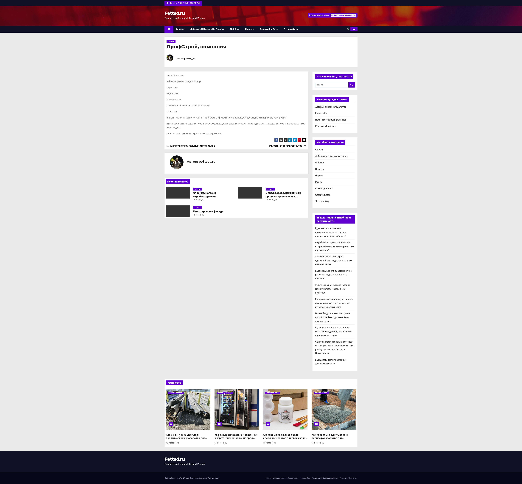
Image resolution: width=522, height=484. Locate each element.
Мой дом (234, 29)
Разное (318, 182)
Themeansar (213, 478)
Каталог (171, 41)
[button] (348, 29)
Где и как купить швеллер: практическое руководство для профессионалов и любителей (330, 232)
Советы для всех (269, 29)
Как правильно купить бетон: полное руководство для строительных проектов (333, 274)
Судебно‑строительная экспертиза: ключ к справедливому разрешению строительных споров (333, 331)
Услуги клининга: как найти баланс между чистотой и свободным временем (332, 288)
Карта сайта (321, 113)
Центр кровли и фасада (208, 211)
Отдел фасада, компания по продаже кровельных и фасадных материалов (283, 196)
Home (268, 478)
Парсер (319, 175)
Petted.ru (174, 13)
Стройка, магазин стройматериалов (204, 194)
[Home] (168, 29)
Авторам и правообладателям (330, 106)
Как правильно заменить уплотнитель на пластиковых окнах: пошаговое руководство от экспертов (334, 303)
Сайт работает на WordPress (176, 478)
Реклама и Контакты (325, 126)
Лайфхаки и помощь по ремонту (207, 29)
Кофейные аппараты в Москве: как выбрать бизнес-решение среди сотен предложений (334, 246)
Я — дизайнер (291, 29)
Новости (249, 29)
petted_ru (189, 59)
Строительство (322, 194)
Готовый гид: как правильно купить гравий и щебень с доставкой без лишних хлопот (332, 317)
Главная (180, 29)
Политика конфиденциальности (331, 119)
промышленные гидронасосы (343, 15)
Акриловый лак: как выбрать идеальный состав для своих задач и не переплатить (333, 260)
